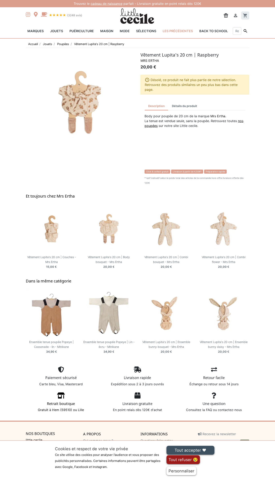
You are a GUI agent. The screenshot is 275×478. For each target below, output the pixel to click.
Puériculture (81, 31)
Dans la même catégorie (48, 281)
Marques (35, 31)
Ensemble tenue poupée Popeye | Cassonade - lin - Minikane (51, 346)
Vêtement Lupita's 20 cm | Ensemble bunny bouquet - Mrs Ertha (166, 346)
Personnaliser (181, 471)
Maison (106, 31)
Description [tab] (156, 106)
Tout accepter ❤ (190, 450)
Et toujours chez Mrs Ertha (50, 196)
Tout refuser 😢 (183, 459)
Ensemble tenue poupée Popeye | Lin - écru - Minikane (108, 346)
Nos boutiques (40, 434)
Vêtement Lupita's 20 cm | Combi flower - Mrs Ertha (223, 261)
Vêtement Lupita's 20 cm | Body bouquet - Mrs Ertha (109, 261)
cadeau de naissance (106, 4)
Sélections (146, 31)
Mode (125, 31)
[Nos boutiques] (37, 15)
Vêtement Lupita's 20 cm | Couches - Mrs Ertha (51, 261)
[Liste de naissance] (225, 15)
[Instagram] (29, 15)
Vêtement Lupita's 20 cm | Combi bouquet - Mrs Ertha (166, 261)
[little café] (44, 15)
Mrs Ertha (150, 61)
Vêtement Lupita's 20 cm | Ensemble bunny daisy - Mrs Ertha (224, 346)
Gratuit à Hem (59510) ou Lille (61, 406)
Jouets (56, 31)
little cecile (34, 440)
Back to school (213, 31)
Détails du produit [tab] (184, 106)
